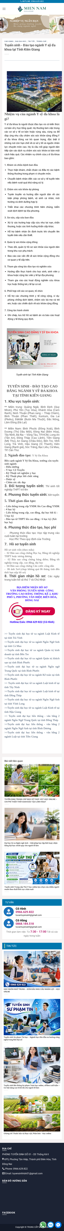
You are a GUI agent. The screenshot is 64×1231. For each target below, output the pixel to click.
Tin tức (31, 41)
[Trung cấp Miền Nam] (32, 9)
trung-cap (41, 41)
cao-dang (9, 41)
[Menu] (4, 9)
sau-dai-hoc (21, 41)
